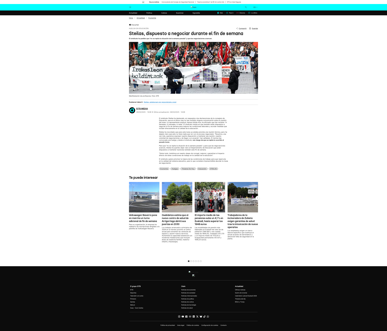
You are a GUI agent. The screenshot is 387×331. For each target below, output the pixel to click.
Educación (202, 169)
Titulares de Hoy (188, 169)
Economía (164, 169)
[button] (257, 198)
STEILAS (213, 169)
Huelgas (175, 169)
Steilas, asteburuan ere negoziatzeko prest (160, 102)
